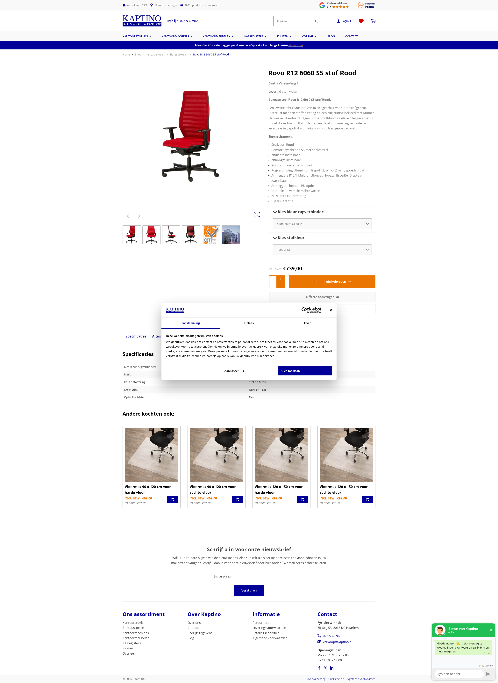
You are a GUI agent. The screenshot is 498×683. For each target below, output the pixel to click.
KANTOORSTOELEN (135, 36)
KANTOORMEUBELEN (217, 36)
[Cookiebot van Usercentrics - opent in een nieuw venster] (304, 310)
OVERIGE (308, 36)
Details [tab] (249, 323)
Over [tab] (307, 323)
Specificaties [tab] (135, 336)
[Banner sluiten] (331, 310)
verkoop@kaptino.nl (337, 642)
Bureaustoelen (179, 54)
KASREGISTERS (253, 36)
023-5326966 (332, 636)
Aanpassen (231, 370)
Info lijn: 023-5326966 (182, 21)
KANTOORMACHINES (175, 36)
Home (126, 54)
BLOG (331, 36)
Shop (138, 54)
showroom (295, 45)
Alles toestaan (290, 370)
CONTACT (351, 36)
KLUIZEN (282, 36)
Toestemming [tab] (190, 323)
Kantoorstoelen (155, 54)
